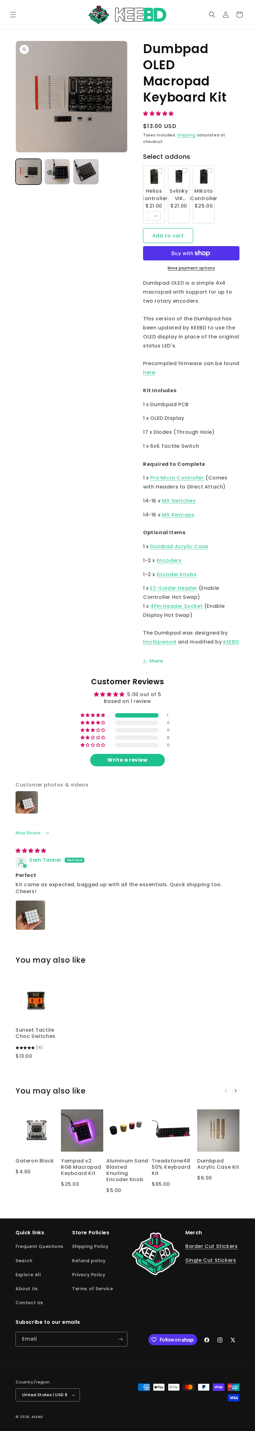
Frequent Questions (39, 1246)
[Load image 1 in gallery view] (28, 172)
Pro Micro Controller (177, 477)
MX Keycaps (178, 514)
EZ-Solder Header (173, 588)
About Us (27, 1289)
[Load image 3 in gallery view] (86, 172)
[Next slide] (235, 1090)
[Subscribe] (120, 1339)
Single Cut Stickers (210, 1260)
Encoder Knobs (177, 574)
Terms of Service (92, 1289)
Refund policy (89, 1261)
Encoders (169, 560)
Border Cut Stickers (211, 1246)
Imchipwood (159, 641)
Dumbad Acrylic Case (179, 546)
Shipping (186, 135)
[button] (13, 14)
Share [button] (156, 661)
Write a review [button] (127, 760)
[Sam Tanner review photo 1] (30, 915)
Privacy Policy (88, 1275)
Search (24, 1261)
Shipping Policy (90, 1246)
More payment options (191, 268)
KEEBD (231, 641)
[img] (31, 850)
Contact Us (29, 1303)
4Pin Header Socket (176, 606)
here (149, 372)
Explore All (28, 1275)
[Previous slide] (226, 1090)
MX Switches (179, 500)
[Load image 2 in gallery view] (57, 172)
